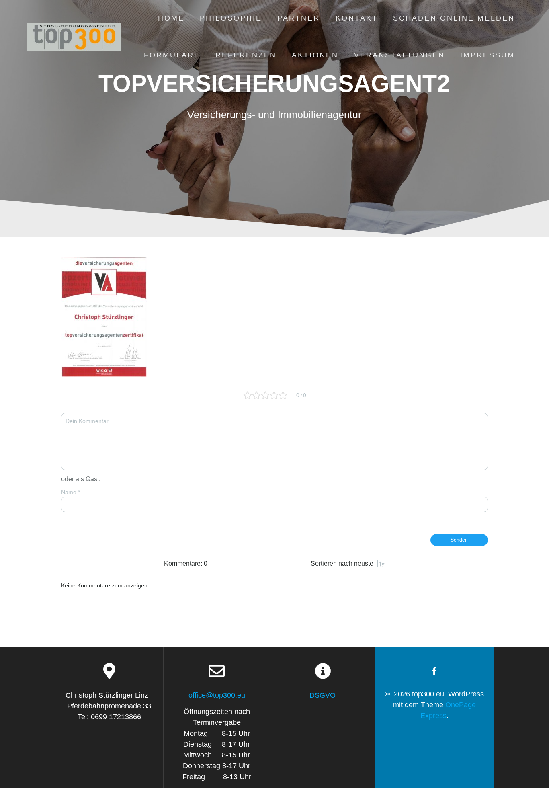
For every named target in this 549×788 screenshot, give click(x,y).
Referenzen (246, 55)
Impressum (487, 55)
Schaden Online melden (454, 18)
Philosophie (231, 18)
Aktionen (315, 55)
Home (171, 18)
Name (70, 492)
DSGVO (322, 695)
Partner (298, 18)
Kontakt (357, 18)
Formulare (172, 55)
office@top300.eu (216, 695)
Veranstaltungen (399, 55)
